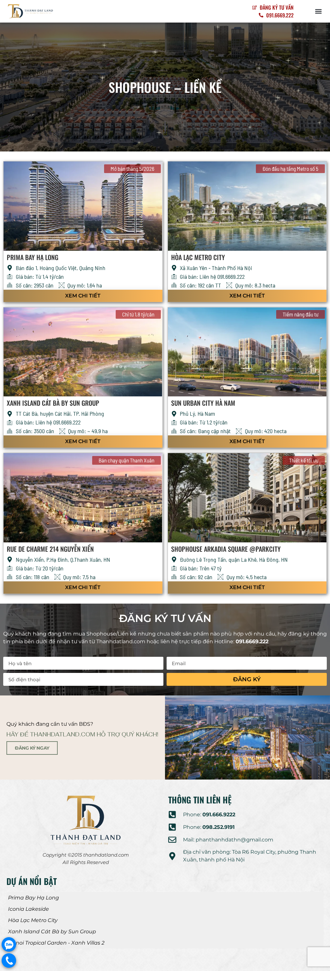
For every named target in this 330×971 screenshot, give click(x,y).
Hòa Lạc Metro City (198, 257)
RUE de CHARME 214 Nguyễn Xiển (50, 549)
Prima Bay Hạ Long (32, 257)
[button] (318, 11)
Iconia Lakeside (28, 909)
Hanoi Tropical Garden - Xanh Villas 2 (56, 943)
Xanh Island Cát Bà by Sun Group (53, 403)
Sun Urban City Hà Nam (203, 403)
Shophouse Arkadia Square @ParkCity (226, 549)
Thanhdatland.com (120, 641)
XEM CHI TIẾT (83, 296)
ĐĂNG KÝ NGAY (32, 748)
